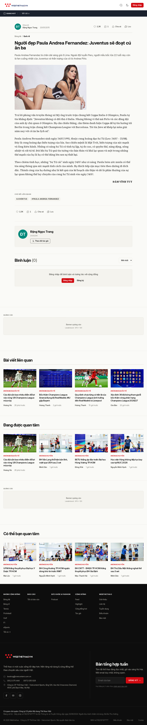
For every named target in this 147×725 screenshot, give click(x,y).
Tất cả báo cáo (33, 599)
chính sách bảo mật (120, 686)
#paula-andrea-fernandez (45, 199)
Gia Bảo (114, 405)
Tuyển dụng (104, 609)
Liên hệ (102, 604)
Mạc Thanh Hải (81, 576)
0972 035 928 (29, 680)
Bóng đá (18, 36)
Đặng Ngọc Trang (30, 27)
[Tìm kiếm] (121, 5)
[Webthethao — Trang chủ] (16, 5)
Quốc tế (27, 36)
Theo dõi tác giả (41, 241)
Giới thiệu (103, 599)
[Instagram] (20, 695)
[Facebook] (6, 695)
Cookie (141, 720)
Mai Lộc (6, 576)
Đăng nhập (137, 5)
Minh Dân (43, 467)
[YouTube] (13, 695)
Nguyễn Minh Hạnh (118, 467)
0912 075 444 (13, 680)
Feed (77, 599)
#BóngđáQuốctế (11, 391)
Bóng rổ (6, 604)
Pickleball (7, 613)
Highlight (78, 604)
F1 (4, 622)
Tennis (6, 609)
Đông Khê (79, 467)
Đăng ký (80, 280)
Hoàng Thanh (44, 405)
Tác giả (78, 613)
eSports (6, 627)
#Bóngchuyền (46, 456)
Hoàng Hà (7, 405)
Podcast (54, 599)
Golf (5, 618)
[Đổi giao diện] (127, 5)
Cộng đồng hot (81, 609)
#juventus (21, 199)
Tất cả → (26, 13)
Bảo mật (102, 618)
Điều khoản (103, 613)
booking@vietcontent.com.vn (19, 676)
